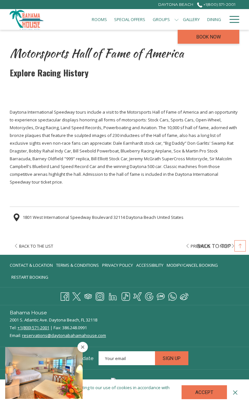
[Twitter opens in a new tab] (76, 295)
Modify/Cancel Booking (192, 265)
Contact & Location (31, 265)
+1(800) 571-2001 (218, 4)
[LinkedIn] (112, 295)
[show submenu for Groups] (176, 19)
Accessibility (149, 265)
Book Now (208, 37)
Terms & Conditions (77, 265)
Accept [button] (204, 392)
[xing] (137, 295)
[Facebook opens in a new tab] (65, 295)
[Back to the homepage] (26, 19)
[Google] (149, 295)
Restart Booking (29, 277)
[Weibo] (184, 295)
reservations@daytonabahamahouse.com (64, 335)
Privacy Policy (117, 265)
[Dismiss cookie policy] (235, 392)
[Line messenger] (161, 295)
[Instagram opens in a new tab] (100, 295)
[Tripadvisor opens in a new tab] (88, 295)
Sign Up (172, 358)
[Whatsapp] (172, 295)
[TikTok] (126, 295)
